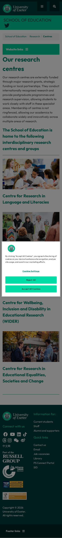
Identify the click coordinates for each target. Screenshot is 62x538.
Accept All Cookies (31, 289)
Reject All (31, 280)
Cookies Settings (31, 271)
